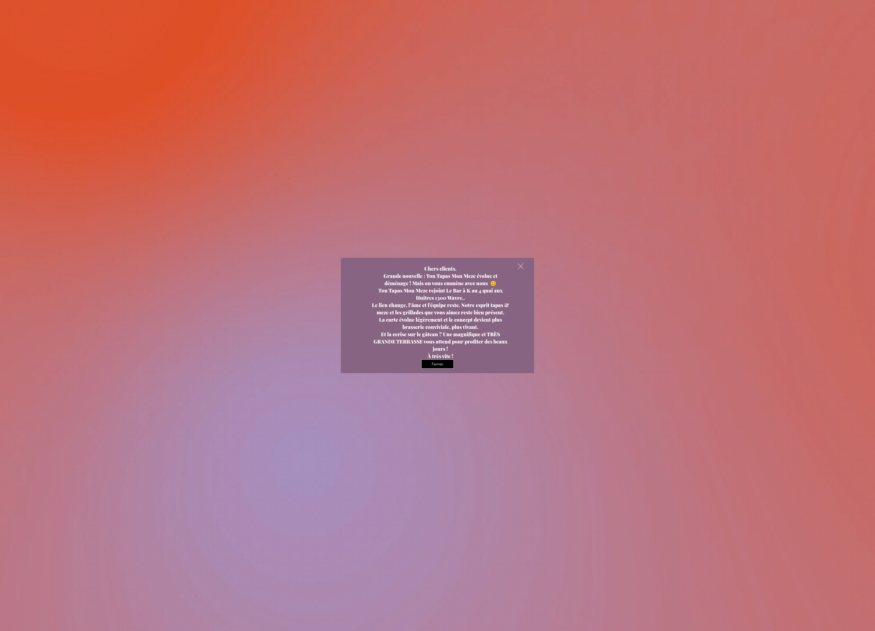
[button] (520, 266)
